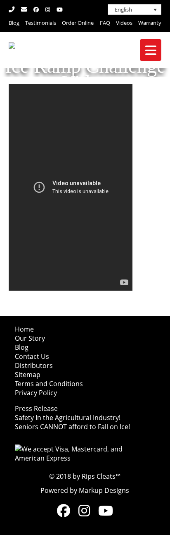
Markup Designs (104, 490)
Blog (14, 22)
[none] (134, 9)
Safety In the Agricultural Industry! (67, 417)
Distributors (34, 365)
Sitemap (27, 374)
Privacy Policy (36, 392)
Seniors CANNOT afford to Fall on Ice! (72, 426)
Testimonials (40, 22)
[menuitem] (134, 9)
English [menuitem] (123, 9)
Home (24, 329)
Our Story (30, 338)
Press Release (36, 408)
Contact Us (32, 356)
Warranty (149, 22)
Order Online (78, 22)
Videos (124, 22)
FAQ (105, 22)
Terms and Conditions (49, 383)
